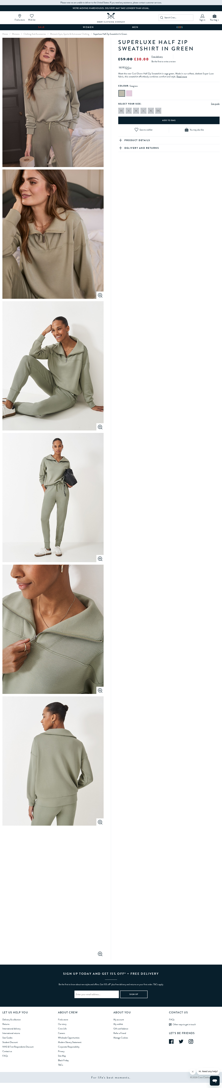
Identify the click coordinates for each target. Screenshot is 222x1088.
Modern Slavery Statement (69, 1042)
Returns (5, 1024)
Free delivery (157, 56)
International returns (11, 1033)
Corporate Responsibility (68, 1046)
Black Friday (63, 1060)
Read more (182, 76)
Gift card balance (120, 1028)
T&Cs (60, 1065)
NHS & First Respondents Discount (18, 1046)
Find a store (63, 1019)
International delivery (11, 1028)
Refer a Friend (119, 1033)
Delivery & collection (11, 1019)
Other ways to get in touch (184, 1024)
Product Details (137, 140)
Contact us (7, 1051)
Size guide (215, 103)
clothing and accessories (35, 34)
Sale (41, 27)
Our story (62, 1024)
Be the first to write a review (163, 61)
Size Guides (7, 1037)
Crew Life (62, 1028)
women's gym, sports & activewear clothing (69, 34)
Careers (61, 1033)
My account (118, 1019)
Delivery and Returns (141, 148)
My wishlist (118, 1024)
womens (15, 34)
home (5, 34)
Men (135, 27)
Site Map (62, 1055)
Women (88, 27)
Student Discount (10, 1042)
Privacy (61, 1051)
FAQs (5, 1055)
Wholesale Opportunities (68, 1037)
